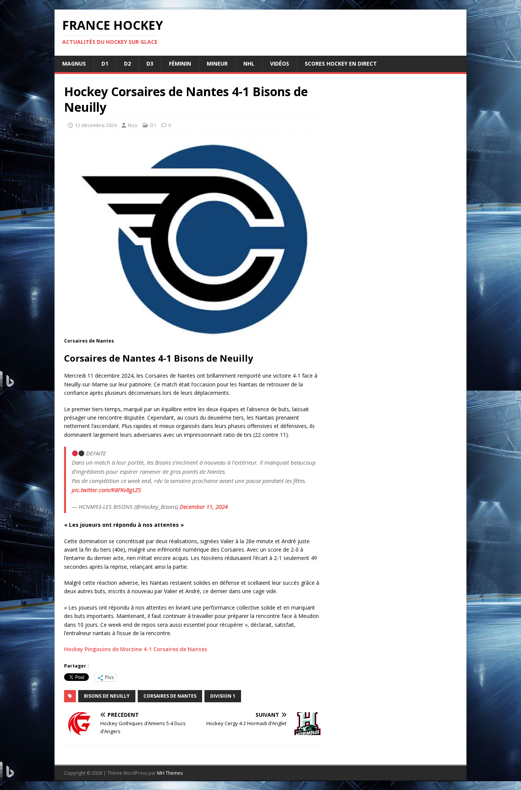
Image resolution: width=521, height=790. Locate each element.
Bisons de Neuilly (107, 696)
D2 (127, 63)
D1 (104, 63)
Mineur (217, 63)
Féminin (180, 63)
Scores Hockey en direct (341, 63)
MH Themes (170, 773)
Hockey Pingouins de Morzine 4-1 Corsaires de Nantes (135, 649)
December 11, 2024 (204, 506)
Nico (133, 125)
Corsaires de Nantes (169, 696)
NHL (248, 63)
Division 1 (222, 696)
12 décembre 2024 (96, 125)
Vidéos (279, 63)
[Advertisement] (395, 381)
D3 (149, 63)
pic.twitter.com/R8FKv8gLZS (106, 490)
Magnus (74, 63)
